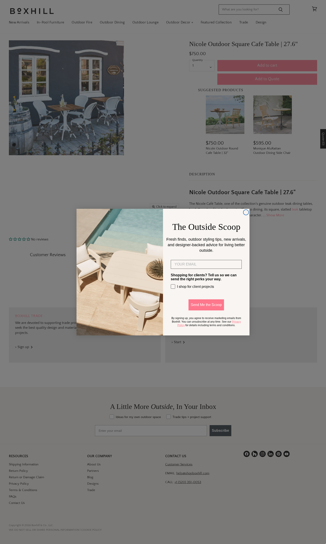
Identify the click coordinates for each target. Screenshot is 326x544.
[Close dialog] (246, 212)
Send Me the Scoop (206, 305)
